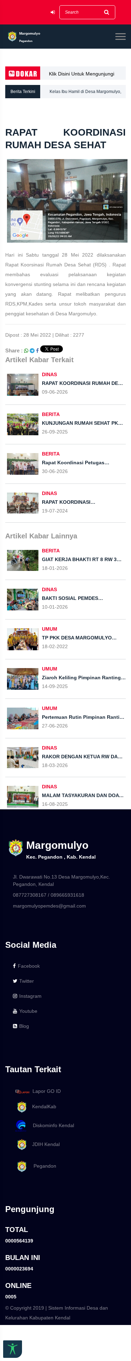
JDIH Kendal (44, 1144)
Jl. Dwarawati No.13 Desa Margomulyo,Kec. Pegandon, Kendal (61, 880)
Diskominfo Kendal (51, 1125)
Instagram (30, 996)
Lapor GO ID (46, 1091)
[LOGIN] (52, 12)
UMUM (49, 628)
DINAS (49, 374)
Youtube (28, 1011)
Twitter (26, 981)
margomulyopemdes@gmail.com (49, 906)
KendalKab (42, 1106)
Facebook (29, 966)
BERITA (51, 414)
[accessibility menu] (12, 1349)
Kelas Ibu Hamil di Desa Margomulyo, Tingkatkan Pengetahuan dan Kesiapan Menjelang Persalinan (87, 93)
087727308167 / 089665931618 (48, 895)
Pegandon (42, 1166)
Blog (24, 1026)
